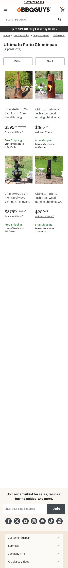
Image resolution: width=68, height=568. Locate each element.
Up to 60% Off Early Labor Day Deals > (34, 29)
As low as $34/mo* (44, 132)
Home (6, 35)
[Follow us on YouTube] (25, 521)
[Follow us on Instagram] (34, 521)
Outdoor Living (22, 35)
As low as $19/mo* (44, 216)
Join (56, 509)
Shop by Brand (41, 35)
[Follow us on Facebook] (8, 521)
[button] (34, 538)
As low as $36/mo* (14, 132)
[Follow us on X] (17, 521)
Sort (50, 61)
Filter (18, 61)
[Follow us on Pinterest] (42, 521)
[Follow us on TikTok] (51, 521)
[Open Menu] (5, 9)
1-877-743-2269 (34, 2)
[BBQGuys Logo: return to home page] (34, 9)
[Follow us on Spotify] (59, 521)
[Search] (60, 19)
